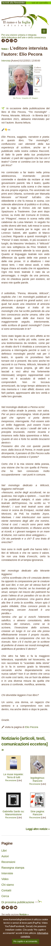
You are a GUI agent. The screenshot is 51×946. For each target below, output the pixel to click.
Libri (4, 850)
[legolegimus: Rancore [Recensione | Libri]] (37, 774)
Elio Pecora (31, 727)
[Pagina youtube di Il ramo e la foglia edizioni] (15, 41)
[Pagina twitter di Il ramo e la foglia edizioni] (7, 41)
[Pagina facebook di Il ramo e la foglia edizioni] (3, 41)
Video (4, 879)
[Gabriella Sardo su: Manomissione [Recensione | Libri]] (13, 808)
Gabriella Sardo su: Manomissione (13, 813)
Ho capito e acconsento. (25, 941)
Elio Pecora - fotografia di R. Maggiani (25, 98)
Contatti (6, 890)
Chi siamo (7, 884)
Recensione (10, 780)
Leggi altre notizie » (38, 829)
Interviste (7, 873)
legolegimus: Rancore (37, 779)
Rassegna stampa (12, 867)
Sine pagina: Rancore (37, 813)
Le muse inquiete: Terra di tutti (13, 776)
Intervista (5, 60)
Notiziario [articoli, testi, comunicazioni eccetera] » (24, 744)
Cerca (5, 896)
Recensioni (8, 862)
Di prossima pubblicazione (18, 902)
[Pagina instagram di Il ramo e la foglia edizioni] (11, 41)
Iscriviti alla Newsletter (13, 2)
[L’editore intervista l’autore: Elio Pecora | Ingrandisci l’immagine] (25, 96)
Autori (5, 856)
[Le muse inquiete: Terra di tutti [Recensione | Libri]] (13, 771)
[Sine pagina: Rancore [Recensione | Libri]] (37, 808)
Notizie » (5, 49)
